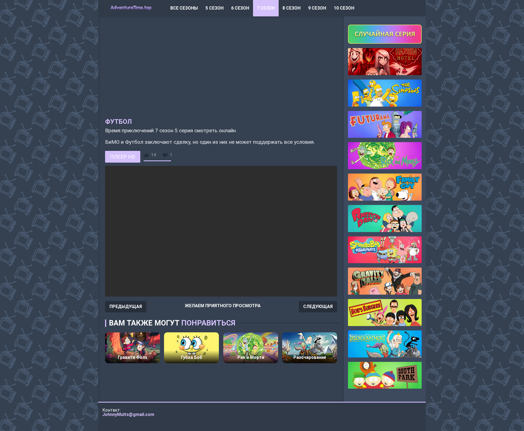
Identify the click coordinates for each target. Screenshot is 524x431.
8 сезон (291, 8)
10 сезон (344, 8)
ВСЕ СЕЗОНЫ (184, 8)
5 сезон (215, 8)
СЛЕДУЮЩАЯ (318, 306)
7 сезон (266, 8)
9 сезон (317, 8)
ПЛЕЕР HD (122, 157)
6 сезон (240, 8)
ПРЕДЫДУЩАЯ (125, 306)
